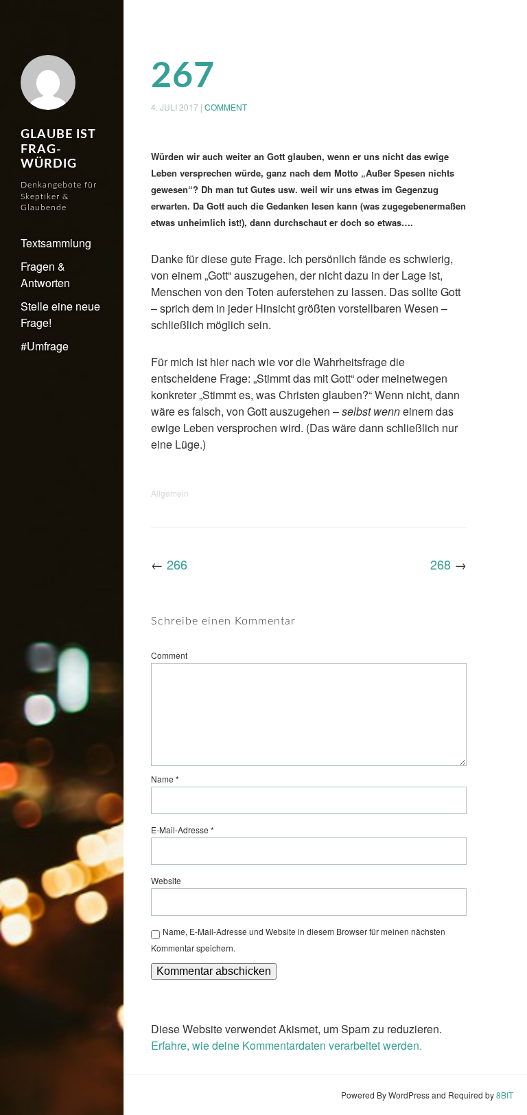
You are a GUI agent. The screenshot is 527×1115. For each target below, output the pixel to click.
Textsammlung (56, 243)
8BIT (504, 1095)
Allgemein (170, 493)
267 (183, 76)
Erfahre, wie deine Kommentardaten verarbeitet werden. (286, 1045)
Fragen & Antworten (45, 274)
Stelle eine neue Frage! (60, 314)
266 (177, 564)
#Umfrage (45, 346)
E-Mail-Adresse (182, 829)
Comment (225, 107)
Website (166, 880)
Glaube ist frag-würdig (58, 149)
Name (165, 779)
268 (440, 564)
